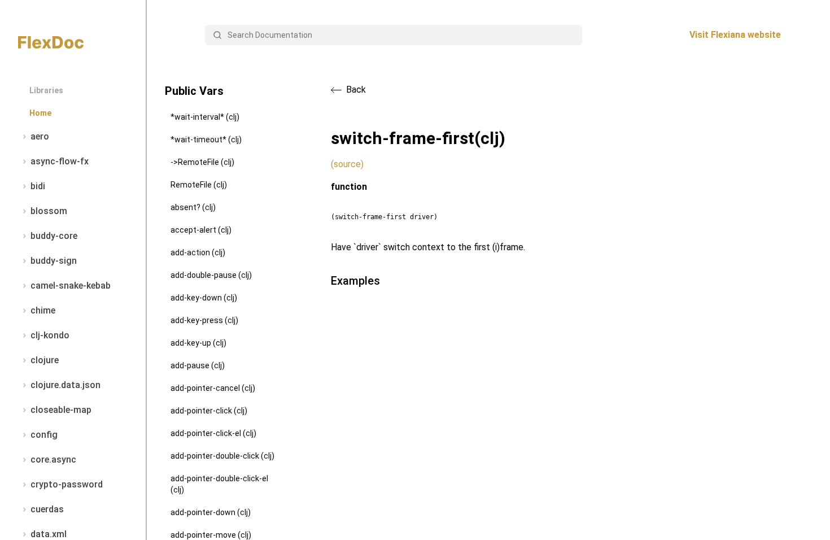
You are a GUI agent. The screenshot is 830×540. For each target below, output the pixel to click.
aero (39, 136)
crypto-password (66, 484)
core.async (53, 459)
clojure (44, 360)
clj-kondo (49, 335)
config (44, 434)
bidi (37, 186)
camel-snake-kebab (70, 285)
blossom (48, 211)
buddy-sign (53, 260)
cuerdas (47, 509)
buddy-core (53, 235)
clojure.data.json (65, 385)
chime (42, 310)
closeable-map (60, 409)
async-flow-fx (59, 161)
